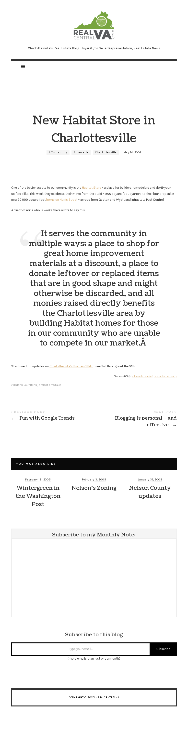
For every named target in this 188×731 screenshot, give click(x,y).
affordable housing (142, 376)
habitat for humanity (165, 376)
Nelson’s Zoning (94, 488)
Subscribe (163, 649)
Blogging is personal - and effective (135, 419)
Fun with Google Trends (52, 416)
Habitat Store (91, 187)
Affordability (58, 152)
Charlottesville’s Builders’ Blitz (71, 366)
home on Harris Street (61, 199)
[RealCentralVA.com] (94, 25)
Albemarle (81, 152)
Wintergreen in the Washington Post (38, 496)
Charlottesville (106, 152)
